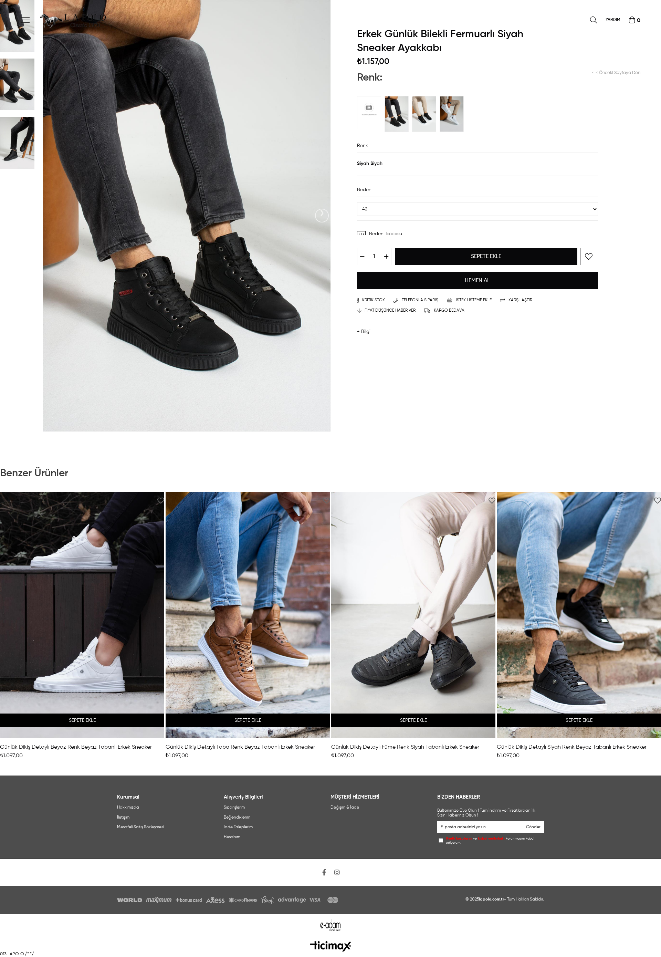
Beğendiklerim (237, 817)
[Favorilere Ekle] (588, 256)
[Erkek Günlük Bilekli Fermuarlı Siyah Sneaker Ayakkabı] (398, 114)
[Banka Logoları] (229, 900)
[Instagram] (337, 872)
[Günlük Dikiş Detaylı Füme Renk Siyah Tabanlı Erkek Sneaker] (413, 615)
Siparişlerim (234, 807)
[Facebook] (323, 872)
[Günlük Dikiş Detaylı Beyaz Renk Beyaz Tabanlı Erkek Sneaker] (82, 615)
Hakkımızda (128, 807)
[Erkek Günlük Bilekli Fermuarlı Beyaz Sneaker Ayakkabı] (453, 114)
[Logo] (330, 946)
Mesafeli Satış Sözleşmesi (140, 827)
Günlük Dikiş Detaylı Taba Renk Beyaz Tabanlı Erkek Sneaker (240, 747)
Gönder (533, 827)
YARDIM (613, 20)
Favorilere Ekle (160, 500)
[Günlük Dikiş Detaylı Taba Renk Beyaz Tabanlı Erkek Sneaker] (248, 615)
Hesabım (232, 837)
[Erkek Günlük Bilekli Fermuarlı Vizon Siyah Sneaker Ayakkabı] (371, 112)
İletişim (123, 817)
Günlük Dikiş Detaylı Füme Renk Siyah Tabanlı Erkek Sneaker (405, 747)
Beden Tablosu (385, 233)
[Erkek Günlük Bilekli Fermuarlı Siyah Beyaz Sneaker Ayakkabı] (426, 114)
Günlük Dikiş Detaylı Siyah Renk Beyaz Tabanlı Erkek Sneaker (572, 747)
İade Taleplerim (238, 827)
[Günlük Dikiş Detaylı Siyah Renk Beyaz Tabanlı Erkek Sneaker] (579, 615)
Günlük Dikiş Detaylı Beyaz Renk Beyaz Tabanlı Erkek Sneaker (76, 747)
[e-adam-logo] (331, 925)
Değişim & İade (344, 807)
